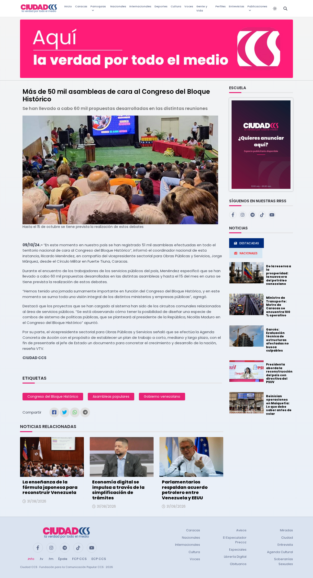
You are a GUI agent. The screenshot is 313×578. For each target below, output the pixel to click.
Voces (188, 6)
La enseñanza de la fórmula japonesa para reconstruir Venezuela (50, 487)
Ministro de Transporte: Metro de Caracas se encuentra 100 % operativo (278, 306)
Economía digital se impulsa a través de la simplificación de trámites (118, 490)
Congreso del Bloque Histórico (52, 396)
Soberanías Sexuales (283, 561)
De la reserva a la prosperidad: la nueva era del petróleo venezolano (278, 275)
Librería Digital (235, 556)
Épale (62, 559)
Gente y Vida (201, 8)
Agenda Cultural (280, 552)
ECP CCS (98, 559)
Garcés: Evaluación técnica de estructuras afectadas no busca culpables (277, 340)
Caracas (81, 6)
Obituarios (238, 564)
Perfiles (220, 6)
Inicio (68, 6)
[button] (261, 144)
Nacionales (118, 6)
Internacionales (140, 6)
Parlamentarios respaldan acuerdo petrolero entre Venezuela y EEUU (185, 490)
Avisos (241, 530)
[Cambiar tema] (275, 8)
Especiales (237, 549)
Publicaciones (257, 6)
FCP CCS (79, 559)
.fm (50, 559)
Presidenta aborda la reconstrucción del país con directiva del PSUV (279, 373)
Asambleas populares (111, 396)
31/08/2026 (36, 501)
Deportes (161, 6)
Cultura (176, 6)
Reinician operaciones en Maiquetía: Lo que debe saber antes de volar (278, 405)
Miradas (286, 530)
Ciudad (287, 537)
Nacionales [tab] (248, 253)
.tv (41, 559)
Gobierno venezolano (162, 396)
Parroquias (98, 6)
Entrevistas (236, 6)
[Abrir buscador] (285, 8)
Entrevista (285, 544)
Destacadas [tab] (249, 243)
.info (30, 559)
